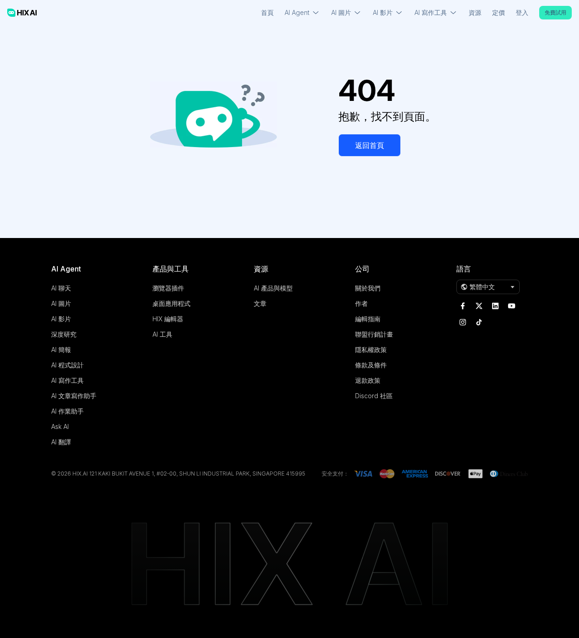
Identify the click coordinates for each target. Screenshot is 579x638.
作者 (361, 303)
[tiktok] (479, 322)
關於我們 (367, 288)
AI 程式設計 (67, 365)
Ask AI (60, 426)
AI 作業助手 (67, 411)
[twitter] (479, 306)
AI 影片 (61, 319)
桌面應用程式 (171, 303)
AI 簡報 (61, 349)
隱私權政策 (371, 349)
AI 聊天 (61, 288)
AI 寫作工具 (67, 380)
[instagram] (463, 322)
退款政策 (367, 380)
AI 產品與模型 (273, 288)
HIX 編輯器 (167, 319)
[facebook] (463, 306)
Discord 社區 (374, 396)
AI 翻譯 (61, 442)
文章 (260, 303)
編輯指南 (367, 319)
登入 (522, 12)
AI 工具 (162, 334)
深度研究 (63, 334)
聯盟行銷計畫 (374, 334)
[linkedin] (495, 306)
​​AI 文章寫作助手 (73, 396)
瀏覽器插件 (168, 288)
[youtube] (512, 306)
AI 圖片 (61, 303)
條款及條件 (371, 365)
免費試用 (555, 12)
